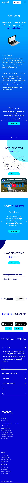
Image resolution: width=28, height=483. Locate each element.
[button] (25, 2)
